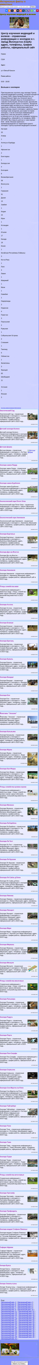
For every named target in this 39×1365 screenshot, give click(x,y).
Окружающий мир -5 (8, 1306)
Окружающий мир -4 (25, 1304)
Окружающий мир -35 (9, 1333)
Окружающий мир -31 (9, 1329)
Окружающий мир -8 (25, 1308)
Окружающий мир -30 (26, 1328)
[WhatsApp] (32, 10)
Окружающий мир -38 (26, 1335)
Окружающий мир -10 (26, 1309)
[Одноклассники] (9, 10)
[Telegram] (34, 10)
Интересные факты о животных (13, 3)
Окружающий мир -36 (26, 1333)
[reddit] (20, 10)
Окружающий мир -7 (8, 1308)
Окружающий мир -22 (26, 1320)
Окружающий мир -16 (26, 1315)
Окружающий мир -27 (9, 1326)
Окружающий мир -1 (8, 1302)
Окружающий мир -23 (9, 1322)
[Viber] (29, 10)
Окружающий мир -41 (9, 1339)
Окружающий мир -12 (26, 1311)
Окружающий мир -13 (9, 1313)
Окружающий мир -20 (26, 1319)
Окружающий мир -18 (26, 1317)
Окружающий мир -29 (9, 1328)
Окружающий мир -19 (9, 1319)
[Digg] (18, 10)
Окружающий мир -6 (25, 1306)
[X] (12, 10)
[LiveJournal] (23, 10)
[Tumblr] (26, 10)
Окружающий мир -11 (9, 1311)
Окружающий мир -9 (8, 1309)
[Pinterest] (37, 10)
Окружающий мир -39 (9, 1337)
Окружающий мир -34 (26, 1331)
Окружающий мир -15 (9, 1315)
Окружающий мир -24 (26, 1322)
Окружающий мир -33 (9, 1331)
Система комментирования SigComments (11, 407)
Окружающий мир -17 (9, 1317)
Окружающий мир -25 (9, 1324)
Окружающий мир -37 (9, 1335)
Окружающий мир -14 (26, 1313)
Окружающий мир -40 (26, 1337)
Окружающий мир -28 (26, 1326)
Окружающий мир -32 (26, 1329)
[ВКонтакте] (6, 10)
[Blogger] (15, 10)
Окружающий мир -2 (25, 1302)
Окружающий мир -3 (8, 1304)
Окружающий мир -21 (9, 1320)
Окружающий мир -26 (26, 1324)
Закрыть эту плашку (18, 1363)
